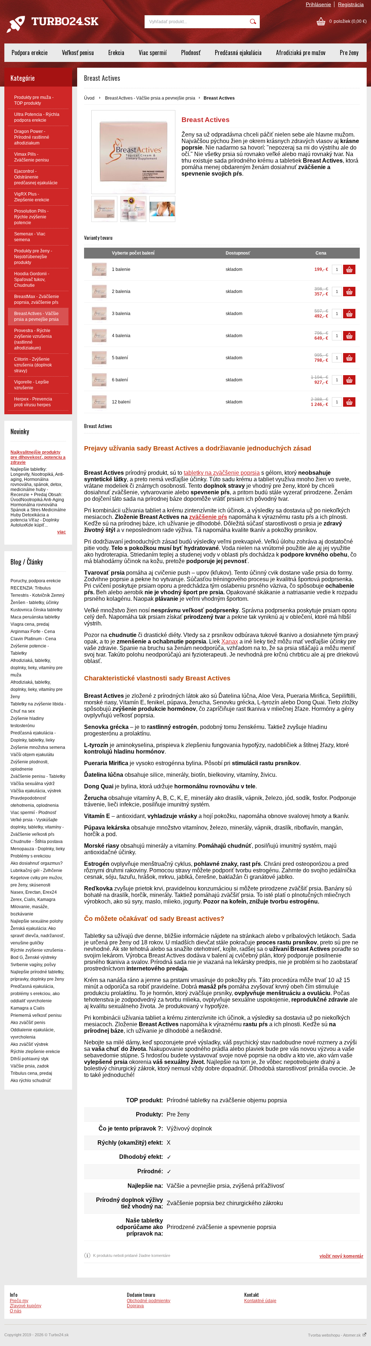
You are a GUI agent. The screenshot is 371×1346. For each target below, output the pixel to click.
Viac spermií (153, 52)
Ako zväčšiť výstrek (29, 1044)
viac (61, 531)
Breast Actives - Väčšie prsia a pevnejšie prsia (150, 98)
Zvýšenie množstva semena (38, 747)
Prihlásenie (318, 4)
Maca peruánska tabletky (35, 617)
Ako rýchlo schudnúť (31, 1080)
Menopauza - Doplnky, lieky (38, 848)
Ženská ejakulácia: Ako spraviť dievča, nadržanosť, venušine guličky (37, 935)
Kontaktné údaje (260, 1300)
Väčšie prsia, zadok (30, 1066)
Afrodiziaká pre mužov (300, 52)
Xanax (229, 641)
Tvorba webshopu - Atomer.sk (335, 1335)
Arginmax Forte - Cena (33, 631)
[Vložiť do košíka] (349, 269)
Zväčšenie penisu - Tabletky (38, 776)
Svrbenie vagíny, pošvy (33, 964)
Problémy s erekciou (31, 856)
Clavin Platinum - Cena (33, 638)
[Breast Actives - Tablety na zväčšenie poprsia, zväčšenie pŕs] (104, 209)
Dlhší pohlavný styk (30, 1058)
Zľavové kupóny (25, 1305)
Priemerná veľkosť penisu (36, 1015)
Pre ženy (349, 52)
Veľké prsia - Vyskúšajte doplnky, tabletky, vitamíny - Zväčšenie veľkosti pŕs (37, 827)
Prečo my (19, 1300)
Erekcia (116, 52)
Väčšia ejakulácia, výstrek (36, 790)
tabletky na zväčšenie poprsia (222, 473)
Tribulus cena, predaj (31, 1073)
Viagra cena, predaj (30, 624)
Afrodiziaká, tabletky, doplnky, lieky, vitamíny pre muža (37, 668)
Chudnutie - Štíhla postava (37, 841)
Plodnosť (190, 52)
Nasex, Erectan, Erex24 (34, 892)
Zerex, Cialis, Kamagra (33, 899)
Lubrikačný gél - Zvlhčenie (36, 870)
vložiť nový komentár (341, 1256)
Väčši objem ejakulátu (32, 754)
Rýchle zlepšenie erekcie (35, 1051)
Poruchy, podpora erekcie (36, 580)
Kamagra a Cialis (28, 1008)
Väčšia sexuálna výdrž (33, 783)
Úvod (89, 98)
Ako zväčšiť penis (28, 1022)
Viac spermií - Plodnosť (34, 812)
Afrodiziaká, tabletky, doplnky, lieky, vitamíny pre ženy (37, 689)
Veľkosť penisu (78, 52)
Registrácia (351, 4)
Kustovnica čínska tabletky (36, 609)
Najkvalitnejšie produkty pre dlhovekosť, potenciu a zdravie (38, 457)
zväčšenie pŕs (208, 517)
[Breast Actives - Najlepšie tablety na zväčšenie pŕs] (162, 209)
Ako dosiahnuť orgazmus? (37, 863)
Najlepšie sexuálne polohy (37, 921)
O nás (15, 1310)
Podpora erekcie (29, 52)
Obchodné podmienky (148, 1300)
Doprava (135, 1305)
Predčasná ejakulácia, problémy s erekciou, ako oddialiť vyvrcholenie (35, 993)
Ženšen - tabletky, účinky (35, 602)
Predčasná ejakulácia (238, 52)
